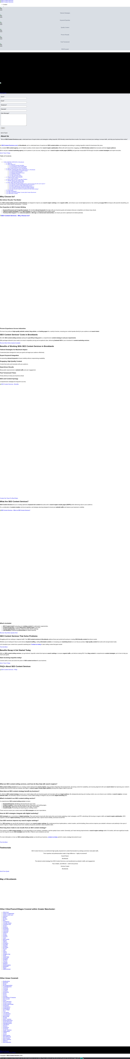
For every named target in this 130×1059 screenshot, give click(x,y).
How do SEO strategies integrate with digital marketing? (22, 186)
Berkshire (5, 982)
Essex (4, 1000)
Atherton (5, 916)
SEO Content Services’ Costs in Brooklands (17, 168)
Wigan (4, 967)
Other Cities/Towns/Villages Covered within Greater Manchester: (22, 192)
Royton (5, 948)
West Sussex (6, 1038)
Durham (5, 996)
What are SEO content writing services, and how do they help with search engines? (28, 183)
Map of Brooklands (12, 191)
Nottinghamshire (7, 1023)
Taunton (5, 961)
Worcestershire (7, 1042)
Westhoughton (7, 965)
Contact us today (36, 644)
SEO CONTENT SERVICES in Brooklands (14, 162)
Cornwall (5, 989)
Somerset (5, 1028)
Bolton (4, 917)
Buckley (5, 919)
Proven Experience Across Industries (18, 167)
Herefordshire (6, 1007)
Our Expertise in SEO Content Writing (19, 166)
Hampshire (6, 1005)
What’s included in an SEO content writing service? (21, 185)
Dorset (5, 995)
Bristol (4, 984)
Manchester (6, 939)
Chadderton (6, 921)
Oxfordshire (6, 1024)
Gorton (5, 934)
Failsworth (6, 930)
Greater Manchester (8, 1004)
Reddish (5, 946)
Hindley (5, 935)
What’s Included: (14, 178)
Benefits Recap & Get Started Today (16, 180)
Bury (4, 920)
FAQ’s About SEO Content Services (16, 182)
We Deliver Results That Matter (17, 165)
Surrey (5, 1034)
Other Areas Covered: (13, 193)
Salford (5, 953)
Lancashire (6, 1012)
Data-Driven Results (15, 173)
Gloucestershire (7, 1001)
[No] (83, 1058)
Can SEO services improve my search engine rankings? (22, 187)
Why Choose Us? (11, 164)
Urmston (5, 962)
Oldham (5, 942)
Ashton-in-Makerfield (8, 913)
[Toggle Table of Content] (1, 159)
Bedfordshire (6, 981)
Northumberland (7, 1022)
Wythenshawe (7, 969)
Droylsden (6, 928)
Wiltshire (5, 1041)
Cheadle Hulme (7, 923)
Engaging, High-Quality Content (17, 172)
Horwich (5, 936)
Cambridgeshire (7, 986)
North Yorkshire (7, 1019)
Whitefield (5, 966)
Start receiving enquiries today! (17, 181)
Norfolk (5, 1018)
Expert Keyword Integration (16, 171)
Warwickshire (6, 1035)
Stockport (5, 958)
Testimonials (10, 190)
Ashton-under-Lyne (8, 915)
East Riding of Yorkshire (9, 997)
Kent (4, 1011)
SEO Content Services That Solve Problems (17, 179)
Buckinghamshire (7, 985)
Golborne (5, 932)
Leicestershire (7, 1013)
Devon (5, 993)
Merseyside (6, 1016)
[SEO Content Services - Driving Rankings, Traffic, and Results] (6, 1)
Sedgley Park (6, 954)
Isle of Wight (6, 1009)
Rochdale (5, 947)
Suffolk (5, 1032)
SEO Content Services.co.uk (9, 145)
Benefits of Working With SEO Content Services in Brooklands (21, 169)
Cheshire (5, 988)
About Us (10, 163)
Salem (4, 951)
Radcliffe (5, 944)
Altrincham (6, 912)
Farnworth (5, 931)
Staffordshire (6, 1031)
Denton (5, 925)
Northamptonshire (8, 1020)
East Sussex (6, 999)
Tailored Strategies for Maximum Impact (19, 170)
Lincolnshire (6, 1015)
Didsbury (5, 927)
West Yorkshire (7, 1039)
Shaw (4, 955)
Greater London (7, 1003)
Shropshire (6, 1027)
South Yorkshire (7, 1030)
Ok (81, 1058)
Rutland (5, 1026)
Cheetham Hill (7, 924)
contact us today (52, 837)
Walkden (5, 963)
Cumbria (5, 990)
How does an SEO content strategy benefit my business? (23, 184)
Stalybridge (6, 957)
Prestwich (5, 943)
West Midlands (7, 1036)
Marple (5, 940)
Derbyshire (6, 992)
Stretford (5, 959)
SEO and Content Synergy (16, 176)
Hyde (4, 938)
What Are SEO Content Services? (15, 177)
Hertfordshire (6, 1008)
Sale (4, 950)
